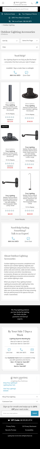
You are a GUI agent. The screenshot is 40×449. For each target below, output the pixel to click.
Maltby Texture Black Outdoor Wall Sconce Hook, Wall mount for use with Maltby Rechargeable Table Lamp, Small (10, 201)
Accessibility (29, 430)
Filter (4, 47)
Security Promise (10, 430)
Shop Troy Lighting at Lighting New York (10, 384)
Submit (35, 413)
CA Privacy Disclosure (29, 426)
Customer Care (7, 401)
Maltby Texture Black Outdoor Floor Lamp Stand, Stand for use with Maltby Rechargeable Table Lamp (30, 199)
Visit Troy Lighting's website (9, 390)
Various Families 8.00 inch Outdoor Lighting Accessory (30, 109)
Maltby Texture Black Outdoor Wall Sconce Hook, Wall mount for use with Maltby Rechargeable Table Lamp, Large (30, 153)
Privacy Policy (10, 426)
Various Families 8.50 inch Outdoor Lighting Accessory (10, 154)
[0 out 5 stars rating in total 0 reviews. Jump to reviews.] (10, 117)
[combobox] (20, 9)
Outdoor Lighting (9, 25)
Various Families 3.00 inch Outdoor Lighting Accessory (10, 108)
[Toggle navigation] (3, 3)
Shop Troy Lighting (8, 397)
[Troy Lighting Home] (20, 3)
